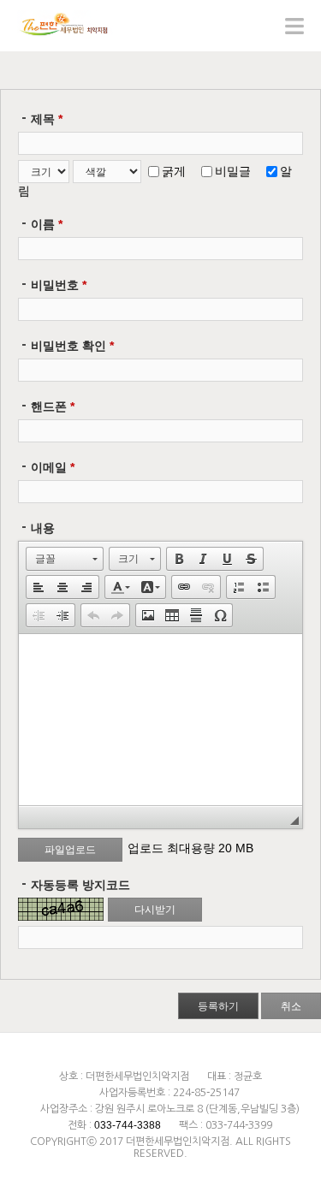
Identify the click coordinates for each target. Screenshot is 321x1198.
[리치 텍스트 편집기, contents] (160, 719)
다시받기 (154, 910)
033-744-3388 (127, 1125)
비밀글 (233, 171)
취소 (291, 1006)
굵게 (174, 171)
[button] (65, 559)
